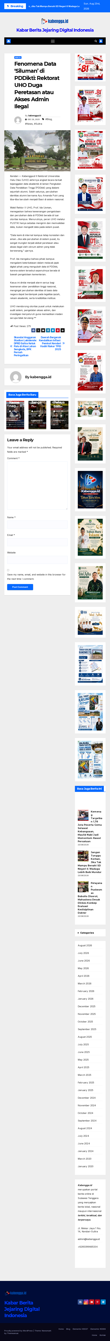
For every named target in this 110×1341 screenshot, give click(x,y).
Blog (68, 1329)
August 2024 (85, 1128)
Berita (18, 57)
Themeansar (12, 1333)
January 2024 (86, 1151)
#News (29, 123)
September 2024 (87, 1120)
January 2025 (85, 1090)
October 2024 (85, 1113)
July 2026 (83, 953)
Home (61, 1329)
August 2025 (85, 1036)
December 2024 (87, 1097)
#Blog (48, 119)
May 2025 (83, 1059)
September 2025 (87, 1029)
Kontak (103, 1335)
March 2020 (84, 1158)
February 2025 (86, 1082)
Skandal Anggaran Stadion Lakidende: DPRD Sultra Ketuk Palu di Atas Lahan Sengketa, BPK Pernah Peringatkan (25, 346)
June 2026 (84, 960)
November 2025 (87, 1014)
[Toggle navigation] (52, 41)
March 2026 (84, 983)
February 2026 (86, 991)
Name (11, 517)
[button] (96, 41)
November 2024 (87, 1105)
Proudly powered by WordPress (18, 1331)
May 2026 (83, 968)
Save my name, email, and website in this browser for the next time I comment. (36, 576)
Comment (13, 458)
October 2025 (85, 1021)
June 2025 (84, 1052)
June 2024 (84, 1143)
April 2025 (83, 1067)
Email (11, 535)
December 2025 (87, 1006)
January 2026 (85, 998)
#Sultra (38, 123)
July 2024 (83, 1135)
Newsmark (46, 1331)
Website (11, 552)
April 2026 (83, 975)
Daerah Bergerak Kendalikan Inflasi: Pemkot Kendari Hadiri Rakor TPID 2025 (50, 343)
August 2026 (85, 945)
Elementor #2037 (80, 1329)
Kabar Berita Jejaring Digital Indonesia (55, 30)
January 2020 (85, 1166)
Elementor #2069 (98, 1329)
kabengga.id (34, 115)
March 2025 (84, 1074)
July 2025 (83, 1044)
